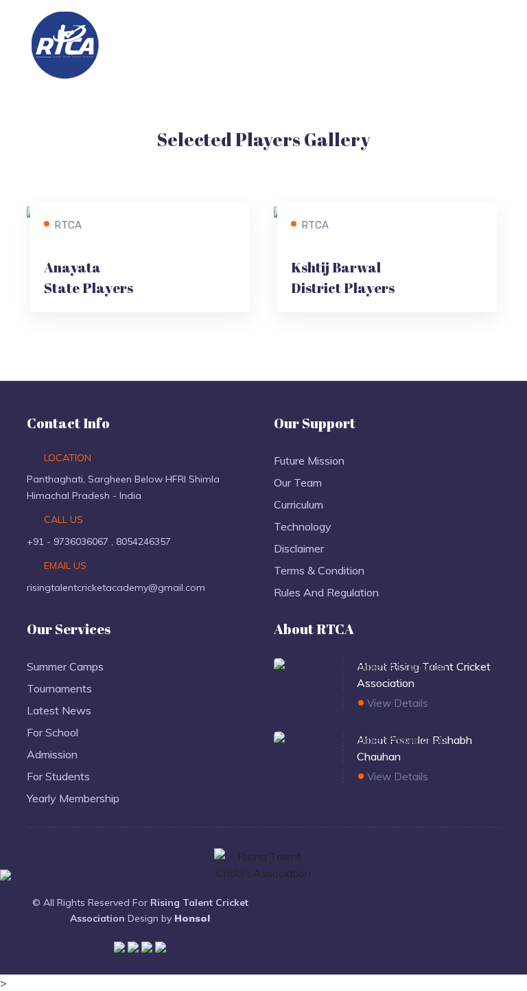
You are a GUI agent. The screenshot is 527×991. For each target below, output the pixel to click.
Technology (302, 526)
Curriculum (298, 504)
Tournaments (59, 688)
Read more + (76, 292)
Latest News (59, 710)
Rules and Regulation (326, 592)
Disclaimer (299, 548)
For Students (58, 776)
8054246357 (143, 541)
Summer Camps (65, 666)
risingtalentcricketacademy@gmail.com (116, 587)
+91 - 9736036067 (69, 541)
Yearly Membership (73, 798)
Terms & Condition (319, 570)
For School (52, 732)
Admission (52, 754)
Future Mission (309, 460)
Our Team (298, 482)
